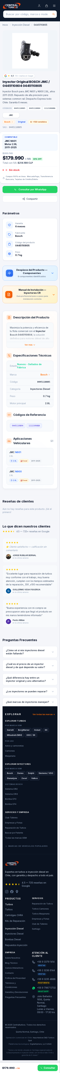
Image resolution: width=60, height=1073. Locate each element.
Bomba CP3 (10, 799)
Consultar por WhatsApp (32, 189)
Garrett (10, 730)
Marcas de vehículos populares (28, 846)
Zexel (24, 778)
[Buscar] (54, 14)
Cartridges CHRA (14, 915)
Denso (20, 773)
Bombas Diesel (13, 939)
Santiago (36, 929)
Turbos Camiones (40, 909)
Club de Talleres (40, 924)
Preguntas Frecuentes (15, 997)
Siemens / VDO (46, 773)
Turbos (9, 909)
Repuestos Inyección (16, 945)
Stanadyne (12, 778)
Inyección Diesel (21, 24)
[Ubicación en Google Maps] (17, 891)
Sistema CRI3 (11, 794)
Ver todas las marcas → (44, 714)
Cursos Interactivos (14, 968)
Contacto (9, 973)
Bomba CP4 (10, 804)
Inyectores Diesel (14, 933)
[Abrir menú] (54, 6)
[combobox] (30, 14)
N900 (18, 471)
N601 (18, 452)
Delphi (31, 773)
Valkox (34, 778)
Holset (37, 730)
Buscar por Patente (14, 833)
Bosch (7, 122)
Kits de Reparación (15, 921)
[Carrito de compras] (46, 6)
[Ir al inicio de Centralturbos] (12, 6)
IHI (46, 730)
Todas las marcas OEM (16, 838)
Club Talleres (11, 817)
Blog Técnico (11, 963)
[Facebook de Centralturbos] (11, 891)
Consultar (49, 1067)
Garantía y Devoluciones (16, 992)
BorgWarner (24, 730)
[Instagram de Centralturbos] (6, 891)
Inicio (5, 24)
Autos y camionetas (14, 746)
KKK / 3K (31, 735)
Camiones (10, 751)
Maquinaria (10, 756)
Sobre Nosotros (12, 958)
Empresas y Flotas (13, 823)
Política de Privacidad (15, 978)
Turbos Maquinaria (40, 914)
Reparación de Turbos (15, 828)
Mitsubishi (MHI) (14, 735)
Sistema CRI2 (11, 789)
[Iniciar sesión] (39, 6)
